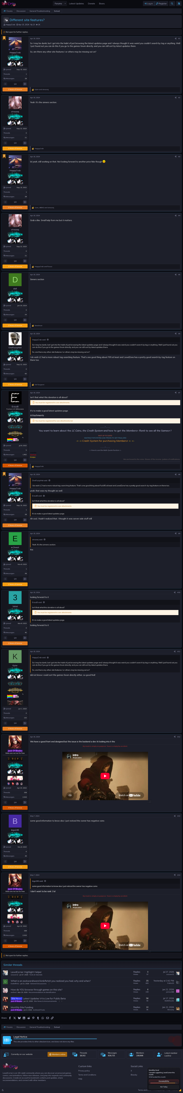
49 (26, 856)
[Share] (175, 38)
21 (26, 137)
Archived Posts (39, 1010)
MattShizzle (169, 1001)
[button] (65, 3)
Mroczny (170, 1010)
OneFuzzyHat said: (40, 480)
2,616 (25, 797)
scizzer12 (14, 975)
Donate (164, 1081)
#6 (179, 334)
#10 (178, 592)
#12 (178, 737)
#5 (179, 275)
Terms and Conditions (87, 1075)
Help (80, 1079)
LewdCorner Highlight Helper (26, 972)
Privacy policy (84, 1071)
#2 (179, 97)
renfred (13, 992)
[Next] (25, 83)
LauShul (168, 1056)
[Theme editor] (179, 3)
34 (26, 315)
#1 (179, 38)
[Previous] (5, 83)
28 (26, 78)
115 (25, 718)
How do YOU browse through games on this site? (36, 989)
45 (26, 632)
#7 (179, 393)
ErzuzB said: (37, 496)
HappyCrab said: (39, 340)
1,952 (25, 454)
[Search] (172, 3)
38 (26, 573)
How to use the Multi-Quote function (105, 450)
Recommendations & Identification (42, 992)
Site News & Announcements (45, 1001)
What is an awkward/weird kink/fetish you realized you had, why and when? (51, 980)
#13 (178, 816)
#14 (178, 875)
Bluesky (134, 1075)
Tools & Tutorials (35, 975)
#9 (179, 533)
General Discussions (38, 984)
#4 (179, 215)
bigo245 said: (37, 881)
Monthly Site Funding (22, 1007)
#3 (179, 157)
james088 (170, 992)
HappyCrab (10, 24)
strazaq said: (37, 539)
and (42, 89)
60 (26, 374)
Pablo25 (170, 983)
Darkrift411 (15, 984)
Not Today (163, 1087)
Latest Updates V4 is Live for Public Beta (44, 998)
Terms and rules (144, 1090)
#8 (179, 474)
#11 (178, 651)
